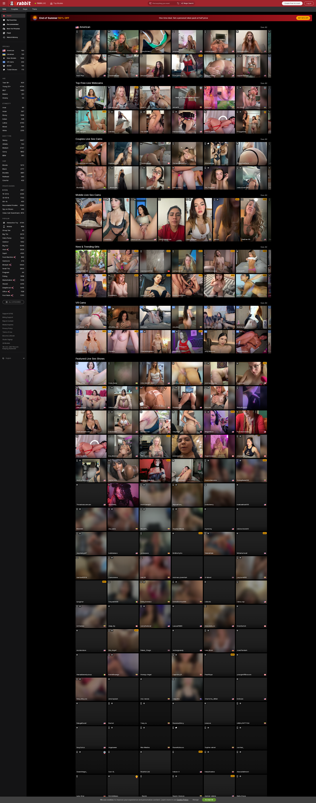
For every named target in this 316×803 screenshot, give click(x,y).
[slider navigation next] (265, 54)
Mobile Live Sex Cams (88, 194)
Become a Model (8, 336)
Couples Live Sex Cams (89, 138)
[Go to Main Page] (20, 3)
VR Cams (81, 302)
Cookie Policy (182, 800)
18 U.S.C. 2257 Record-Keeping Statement (10, 348)
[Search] (178, 3)
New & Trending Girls (87, 246)
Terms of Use (7, 332)
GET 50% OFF (303, 18)
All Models (6, 343)
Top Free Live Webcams (89, 82)
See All (264, 27)
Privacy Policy (7, 328)
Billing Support (7, 317)
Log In (309, 3)
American (84, 27)
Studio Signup (7, 339)
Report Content (7, 321)
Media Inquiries (7, 325)
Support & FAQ (7, 314)
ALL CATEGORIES (15, 302)
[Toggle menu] (4, 3)
